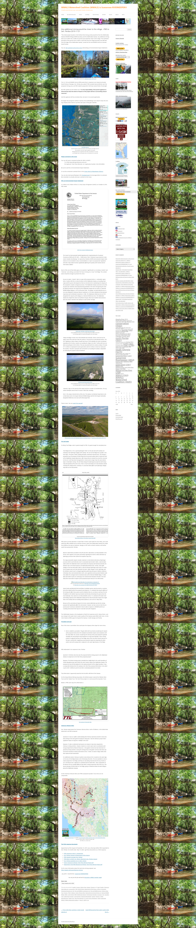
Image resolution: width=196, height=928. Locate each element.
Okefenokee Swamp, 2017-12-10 (90, 78)
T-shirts (118, 161)
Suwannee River (124, 356)
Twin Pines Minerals (79, 898)
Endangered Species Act (66, 891)
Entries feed (118, 415)
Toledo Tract (71, 898)
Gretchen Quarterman (122, 331)
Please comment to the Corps (69, 156)
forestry (66, 893)
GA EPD (118, 330)
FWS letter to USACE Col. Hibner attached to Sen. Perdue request (80, 859)
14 (124, 398)
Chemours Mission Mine (67, 725)
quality (128, 343)
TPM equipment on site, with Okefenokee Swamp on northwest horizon (77, 438)
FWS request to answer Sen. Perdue (73, 857)
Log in (117, 413)
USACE (99, 898)
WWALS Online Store (121, 179)
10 (132, 396)
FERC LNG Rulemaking (121, 96)
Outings (87, 14)
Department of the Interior (91, 889)
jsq (88, 900)
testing (119, 362)
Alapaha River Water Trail (124, 320)
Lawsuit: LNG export (121, 143)
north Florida (71, 894)
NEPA (66, 894)
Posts (80, 14)
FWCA (69, 893)
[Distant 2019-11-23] (85, 436)
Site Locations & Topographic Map (85, 722)
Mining (82, 887)
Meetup (122, 233)
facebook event (86, 175)
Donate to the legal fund (122, 158)
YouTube (119, 235)
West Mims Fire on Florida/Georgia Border (92, 583)
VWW (119, 363)
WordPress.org (119, 419)
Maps (123, 14)
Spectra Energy (120, 353)
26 (118, 402)
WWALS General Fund (121, 117)
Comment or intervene (121, 109)
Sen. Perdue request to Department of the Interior (77, 855)
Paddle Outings (120, 43)
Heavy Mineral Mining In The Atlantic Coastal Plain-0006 (85, 538)
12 (118, 398)
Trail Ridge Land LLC (85, 147)
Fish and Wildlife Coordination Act (82, 891)
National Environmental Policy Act (93, 893)
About (117, 14)
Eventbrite (118, 226)
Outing (129, 342)
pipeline (119, 343)
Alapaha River (122, 319)
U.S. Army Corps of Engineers (90, 898)
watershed (103, 898)
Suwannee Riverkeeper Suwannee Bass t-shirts (122, 176)
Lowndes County (123, 336)
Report (104, 14)
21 (124, 400)
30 (129, 402)
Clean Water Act (64, 889)
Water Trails (96, 14)
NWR (75, 894)
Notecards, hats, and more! (123, 187)
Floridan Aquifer (128, 328)
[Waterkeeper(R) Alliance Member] (119, 217)
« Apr (117, 404)
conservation (72, 889)
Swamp (88, 887)
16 (129, 398)
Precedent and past (66, 621)
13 (121, 398)
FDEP (123, 327)
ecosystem (103, 889)
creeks (118, 327)
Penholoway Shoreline (92, 894)
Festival (128, 327)
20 (121, 400)
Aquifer (74, 887)
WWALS (63, 900)
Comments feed (119, 417)
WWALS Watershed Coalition (71, 900)
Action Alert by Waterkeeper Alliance (93, 171)
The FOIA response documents (69, 844)
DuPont (99, 889)
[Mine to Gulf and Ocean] (85, 836)
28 (124, 402)
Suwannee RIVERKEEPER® (81, 874)
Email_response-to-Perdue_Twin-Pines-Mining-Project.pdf (78, 862)
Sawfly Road (67, 896)
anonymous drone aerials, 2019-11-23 (99, 438)
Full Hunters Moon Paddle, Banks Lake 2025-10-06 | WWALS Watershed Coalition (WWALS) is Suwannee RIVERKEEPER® (125, 304)
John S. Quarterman (123, 334)
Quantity (119, 345)
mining (77, 893)
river (103, 894)
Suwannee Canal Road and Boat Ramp (85, 382)
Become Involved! (71, 14)
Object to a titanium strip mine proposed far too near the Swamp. (124, 91)
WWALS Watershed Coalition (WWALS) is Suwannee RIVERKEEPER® (94, 7)
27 (121, 402)
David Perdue (81, 889)
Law (118, 335)
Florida (119, 329)
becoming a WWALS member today (93, 877)
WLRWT (120, 373)
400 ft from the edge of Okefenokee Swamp (85, 250)
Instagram (119, 231)
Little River (125, 335)
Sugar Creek (124, 354)
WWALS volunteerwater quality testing (121, 63)
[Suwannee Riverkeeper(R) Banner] (121, 213)
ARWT (124, 321)
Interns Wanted (120, 38)
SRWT (118, 354)
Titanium (93, 887)
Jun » (132, 404)
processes (99, 894)
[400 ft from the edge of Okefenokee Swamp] (85, 248)
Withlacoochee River (124, 371)
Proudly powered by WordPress (68, 921)
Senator (72, 896)
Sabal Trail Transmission (123, 347)
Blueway (130, 322)
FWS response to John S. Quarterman (73, 853)
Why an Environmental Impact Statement (72, 180)
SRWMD (127, 353)
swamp (93, 896)
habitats (73, 893)
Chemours (106, 887)
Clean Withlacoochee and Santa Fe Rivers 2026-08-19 (125, 277)
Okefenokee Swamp (81, 894)
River (85, 887)
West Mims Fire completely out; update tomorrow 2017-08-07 (85, 585)
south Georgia (77, 896)
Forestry (78, 887)
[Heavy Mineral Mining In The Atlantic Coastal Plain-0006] (85, 536)
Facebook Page (121, 228)
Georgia (127, 330)
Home (62, 14)
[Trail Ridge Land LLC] (85, 145)
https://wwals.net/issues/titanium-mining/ (72, 870)
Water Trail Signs (120, 124)
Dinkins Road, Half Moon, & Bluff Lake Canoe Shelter (85, 331)
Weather (119, 366)
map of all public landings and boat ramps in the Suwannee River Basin (92, 837)
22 (127, 400)
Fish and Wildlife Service (95, 891)
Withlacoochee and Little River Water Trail (125, 368)
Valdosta (127, 362)
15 (127, 398)
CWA (76, 889)
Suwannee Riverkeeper (86, 896)
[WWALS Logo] (121, 209)
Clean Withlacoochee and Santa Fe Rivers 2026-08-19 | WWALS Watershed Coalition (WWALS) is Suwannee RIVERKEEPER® (125, 295)
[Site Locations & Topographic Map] (85, 720)
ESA (73, 891)
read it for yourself (77, 403)
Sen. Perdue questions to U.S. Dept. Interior (75, 861)
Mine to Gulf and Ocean (69, 837)
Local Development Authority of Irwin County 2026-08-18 (125, 266)
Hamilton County (120, 332)
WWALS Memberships (121, 52)
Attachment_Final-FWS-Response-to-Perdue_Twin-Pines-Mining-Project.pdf (83, 864)
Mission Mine (82, 893)
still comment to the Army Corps (74, 48)
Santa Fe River (120, 348)
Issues (110, 14)
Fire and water (65, 441)
